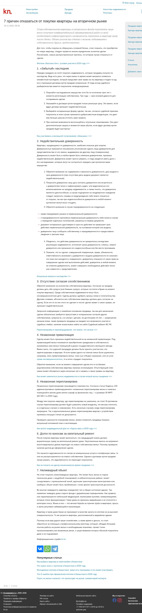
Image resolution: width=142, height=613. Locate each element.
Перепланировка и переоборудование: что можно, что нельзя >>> (67, 330)
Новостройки (32, 9)
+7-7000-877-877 (82, 607)
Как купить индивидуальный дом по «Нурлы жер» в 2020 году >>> (67, 428)
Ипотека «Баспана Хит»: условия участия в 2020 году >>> (63, 63)
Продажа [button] (69, 9)
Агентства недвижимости (114, 9)
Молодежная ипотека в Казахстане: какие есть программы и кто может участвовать (75, 570)
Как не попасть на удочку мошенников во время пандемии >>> (65, 465)
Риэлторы (107, 13)
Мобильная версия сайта (86, 596)
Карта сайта (45, 601)
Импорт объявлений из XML (51, 604)
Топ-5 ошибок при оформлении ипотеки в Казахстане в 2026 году (67, 574)
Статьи (14, 586)
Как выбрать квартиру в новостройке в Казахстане (59, 562)
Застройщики (32, 13)
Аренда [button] (68, 13)
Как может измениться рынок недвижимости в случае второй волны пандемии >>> (74, 376)
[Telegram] (54, 549)
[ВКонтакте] (40, 549)
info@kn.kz (82, 601)
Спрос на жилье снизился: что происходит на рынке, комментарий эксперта (71, 578)
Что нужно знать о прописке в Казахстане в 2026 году (61, 566)
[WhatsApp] (47, 549)
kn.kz (63, 539)
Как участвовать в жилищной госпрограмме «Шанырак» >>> (64, 136)
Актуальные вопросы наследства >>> (54, 276)
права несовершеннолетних (50, 359)
